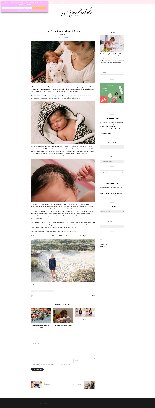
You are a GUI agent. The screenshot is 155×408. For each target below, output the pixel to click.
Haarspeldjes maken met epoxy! (108, 131)
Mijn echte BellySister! (105, 133)
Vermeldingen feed (104, 242)
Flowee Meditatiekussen (85, 320)
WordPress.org (103, 246)
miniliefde (39, 296)
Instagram (67, 231)
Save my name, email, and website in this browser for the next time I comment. (52, 364)
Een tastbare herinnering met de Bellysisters (75, 384)
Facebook (74, 231)
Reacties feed (103, 244)
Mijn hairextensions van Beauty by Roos (41, 326)
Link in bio (82, 2)
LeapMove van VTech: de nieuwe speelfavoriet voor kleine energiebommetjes (111, 123)
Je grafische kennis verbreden (49, 384)
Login (101, 239)
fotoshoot (35, 291)
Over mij (71, 2)
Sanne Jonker (49, 291)
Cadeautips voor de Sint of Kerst (63, 325)
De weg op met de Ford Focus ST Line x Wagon (111, 129)
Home (52, 2)
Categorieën (60, 2)
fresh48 (42, 291)
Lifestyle (63, 28)
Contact (90, 2)
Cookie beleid (100, 2)
